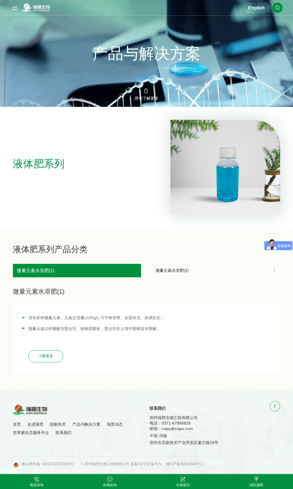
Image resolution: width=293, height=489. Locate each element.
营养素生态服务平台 (31, 432)
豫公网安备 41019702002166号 (47, 464)
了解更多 (45, 356)
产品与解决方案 (86, 424)
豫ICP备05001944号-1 (184, 464)
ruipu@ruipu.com (177, 428)
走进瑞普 (35, 424)
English (256, 7)
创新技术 (58, 424)
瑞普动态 (115, 424)
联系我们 (64, 432)
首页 (17, 424)
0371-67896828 (176, 423)
